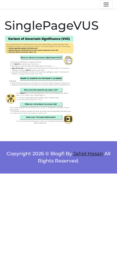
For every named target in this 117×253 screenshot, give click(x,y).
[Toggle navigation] (106, 4)
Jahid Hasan (88, 153)
